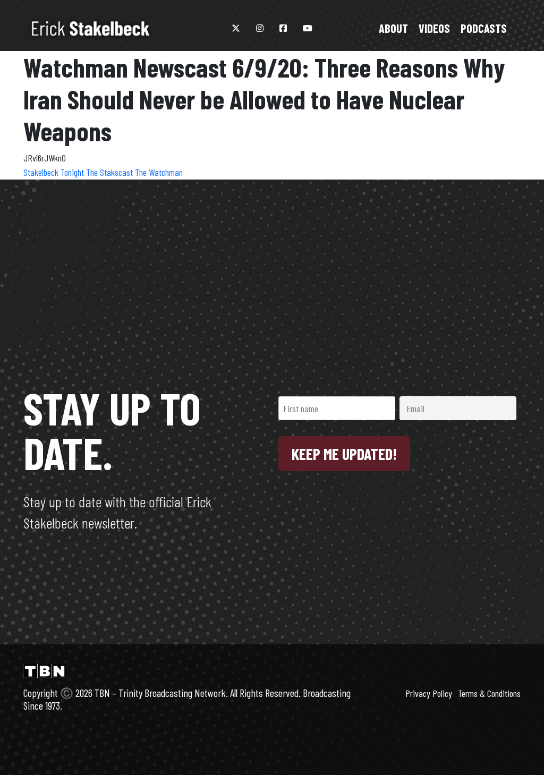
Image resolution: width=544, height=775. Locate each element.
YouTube (307, 28)
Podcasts (484, 28)
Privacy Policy (428, 693)
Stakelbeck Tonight (54, 172)
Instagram (260, 28)
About (393, 28)
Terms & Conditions (489, 693)
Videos (434, 28)
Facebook (283, 28)
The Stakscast (110, 172)
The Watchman (159, 172)
